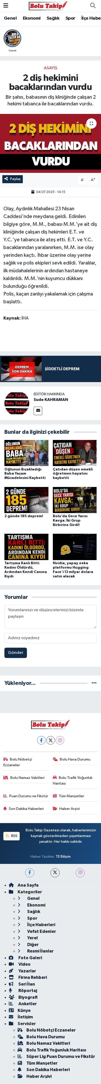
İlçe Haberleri (40, 925)
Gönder (15, 653)
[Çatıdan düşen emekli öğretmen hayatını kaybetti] (75, 453)
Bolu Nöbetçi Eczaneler (17, 762)
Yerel (32, 938)
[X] (50, 740)
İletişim (25, 1017)
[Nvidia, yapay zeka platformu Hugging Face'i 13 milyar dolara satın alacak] (75, 547)
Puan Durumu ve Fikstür (28, 796)
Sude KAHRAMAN (51, 400)
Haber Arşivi (69, 809)
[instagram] (80, 872)
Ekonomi (32, 18)
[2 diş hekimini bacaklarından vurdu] (50, 143)
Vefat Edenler (41, 931)
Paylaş (15, 179)
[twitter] (55, 872)
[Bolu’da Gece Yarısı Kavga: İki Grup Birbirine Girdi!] (75, 500)
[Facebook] (41, 740)
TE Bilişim (63, 856)
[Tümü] (94, 683)
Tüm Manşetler (71, 796)
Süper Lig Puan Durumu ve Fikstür (60, 1056)
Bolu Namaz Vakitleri (27, 778)
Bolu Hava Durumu (75, 759)
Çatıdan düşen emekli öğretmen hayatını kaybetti (73, 474)
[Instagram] (60, 740)
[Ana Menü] (5, 6)
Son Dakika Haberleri (26, 809)
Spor (70, 18)
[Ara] (93, 6)
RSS (13, 836)
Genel (10, 18)
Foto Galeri (30, 958)
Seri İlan (26, 984)
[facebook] (29, 872)
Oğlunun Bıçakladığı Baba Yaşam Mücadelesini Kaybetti (25, 474)
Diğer (32, 944)
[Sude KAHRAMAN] (16, 403)
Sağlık (53, 18)
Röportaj (27, 990)
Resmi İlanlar (40, 951)
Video (24, 964)
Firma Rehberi (32, 977)
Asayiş (50, 68)
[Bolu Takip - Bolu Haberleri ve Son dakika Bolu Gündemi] (48, 6)
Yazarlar (27, 971)
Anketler (27, 1004)
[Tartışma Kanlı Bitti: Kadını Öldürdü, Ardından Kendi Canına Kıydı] (26, 547)
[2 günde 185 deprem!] (26, 500)
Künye (24, 1010)
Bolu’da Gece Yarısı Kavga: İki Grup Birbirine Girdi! (70, 520)
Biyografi (28, 997)
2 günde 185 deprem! (23, 516)
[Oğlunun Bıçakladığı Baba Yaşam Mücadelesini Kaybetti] (26, 453)
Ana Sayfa (28, 885)
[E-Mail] (38, 411)
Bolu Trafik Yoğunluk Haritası (73, 780)
